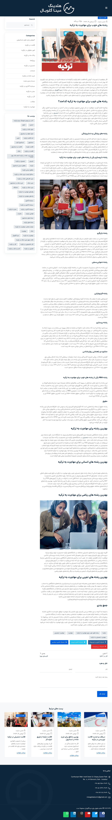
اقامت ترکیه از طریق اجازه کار (44, 738)
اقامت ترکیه (29, 147)
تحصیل (55, 113)
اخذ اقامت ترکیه (28, 138)
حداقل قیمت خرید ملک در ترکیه (24, 174)
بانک (19, 151)
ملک (32, 231)
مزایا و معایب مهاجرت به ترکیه (24, 227)
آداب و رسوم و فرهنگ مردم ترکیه (23, 121)
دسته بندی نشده (29, 81)
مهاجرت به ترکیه (29, 107)
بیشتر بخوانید (100, 753)
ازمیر (18, 138)
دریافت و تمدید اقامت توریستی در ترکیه (96, 738)
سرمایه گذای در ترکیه (27, 209)
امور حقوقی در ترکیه (28, 50)
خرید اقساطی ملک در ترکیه (25, 179)
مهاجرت (70, 633)
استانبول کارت (20, 142)
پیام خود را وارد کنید (101, 677)
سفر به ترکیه (30, 91)
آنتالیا (31, 125)
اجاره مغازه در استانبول (27, 134)
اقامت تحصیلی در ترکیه (16, 737)
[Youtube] (87, 814)
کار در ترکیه (31, 97)
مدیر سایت (102, 22)
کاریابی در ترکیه (28, 249)
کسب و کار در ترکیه (14, 249)
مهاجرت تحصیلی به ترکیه (98, 637)
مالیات (19, 214)
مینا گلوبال (58, 90)
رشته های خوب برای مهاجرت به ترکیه (88, 633)
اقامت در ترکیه (102, 18)
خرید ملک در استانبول (16, 183)
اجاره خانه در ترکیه (28, 129)
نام (106, 669)
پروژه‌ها (32, 61)
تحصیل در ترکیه (29, 66)
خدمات (32, 71)
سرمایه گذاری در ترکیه (27, 86)
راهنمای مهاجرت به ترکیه (26, 192)
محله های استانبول (27, 218)
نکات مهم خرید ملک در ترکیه (24, 240)
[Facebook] (102, 814)
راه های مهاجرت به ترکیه (26, 196)
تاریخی (31, 161)
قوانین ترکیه (29, 214)
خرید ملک (30, 183)
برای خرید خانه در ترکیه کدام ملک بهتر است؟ (22, 156)
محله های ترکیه (28, 222)
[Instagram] (80, 814)
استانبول (30, 142)
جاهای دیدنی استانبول (19, 166)
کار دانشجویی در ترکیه (27, 244)
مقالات (32, 102)
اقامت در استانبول (16, 147)
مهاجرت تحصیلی (59, 633)
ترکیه (104, 633)
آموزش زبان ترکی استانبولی (26, 40)
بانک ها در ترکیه (29, 55)
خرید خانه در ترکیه (28, 76)
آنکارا (23, 125)
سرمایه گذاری (29, 201)
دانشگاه (16, 187)
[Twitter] (95, 814)
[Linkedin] (73, 814)
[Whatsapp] (66, 814)
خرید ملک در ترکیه (27, 187)
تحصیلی (85, 437)
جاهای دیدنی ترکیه (27, 170)
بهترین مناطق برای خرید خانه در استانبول (70, 738)
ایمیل (70, 669)
